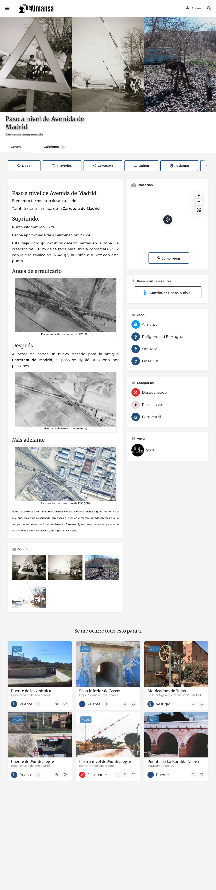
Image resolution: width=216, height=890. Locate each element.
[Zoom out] (199, 201)
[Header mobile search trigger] (209, 8)
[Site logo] (36, 8)
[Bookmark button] (65, 704)
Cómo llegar (170, 258)
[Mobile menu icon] (7, 8)
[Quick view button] (57, 704)
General (17, 147)
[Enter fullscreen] (199, 210)
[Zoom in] (199, 195)
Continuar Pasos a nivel (170, 293)
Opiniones (53, 147)
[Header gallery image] (36, 64)
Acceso (197, 8)
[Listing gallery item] (29, 567)
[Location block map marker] (167, 219)
